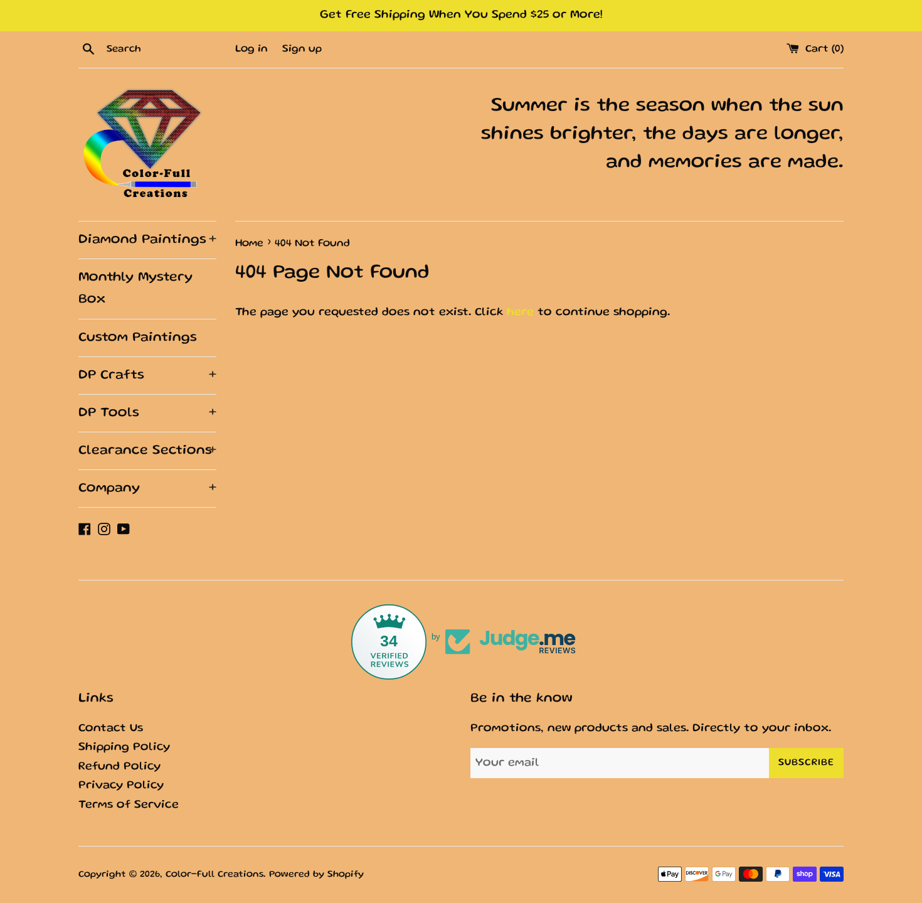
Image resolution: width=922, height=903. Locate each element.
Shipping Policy (124, 747)
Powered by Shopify (316, 874)
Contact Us (110, 729)
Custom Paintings (137, 338)
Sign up (302, 49)
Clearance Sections (147, 451)
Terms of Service (128, 805)
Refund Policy (119, 767)
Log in (251, 49)
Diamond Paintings (147, 240)
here (520, 312)
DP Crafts (147, 376)
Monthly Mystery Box (135, 289)
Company (147, 488)
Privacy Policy (121, 786)
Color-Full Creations (214, 874)
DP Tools (147, 413)
